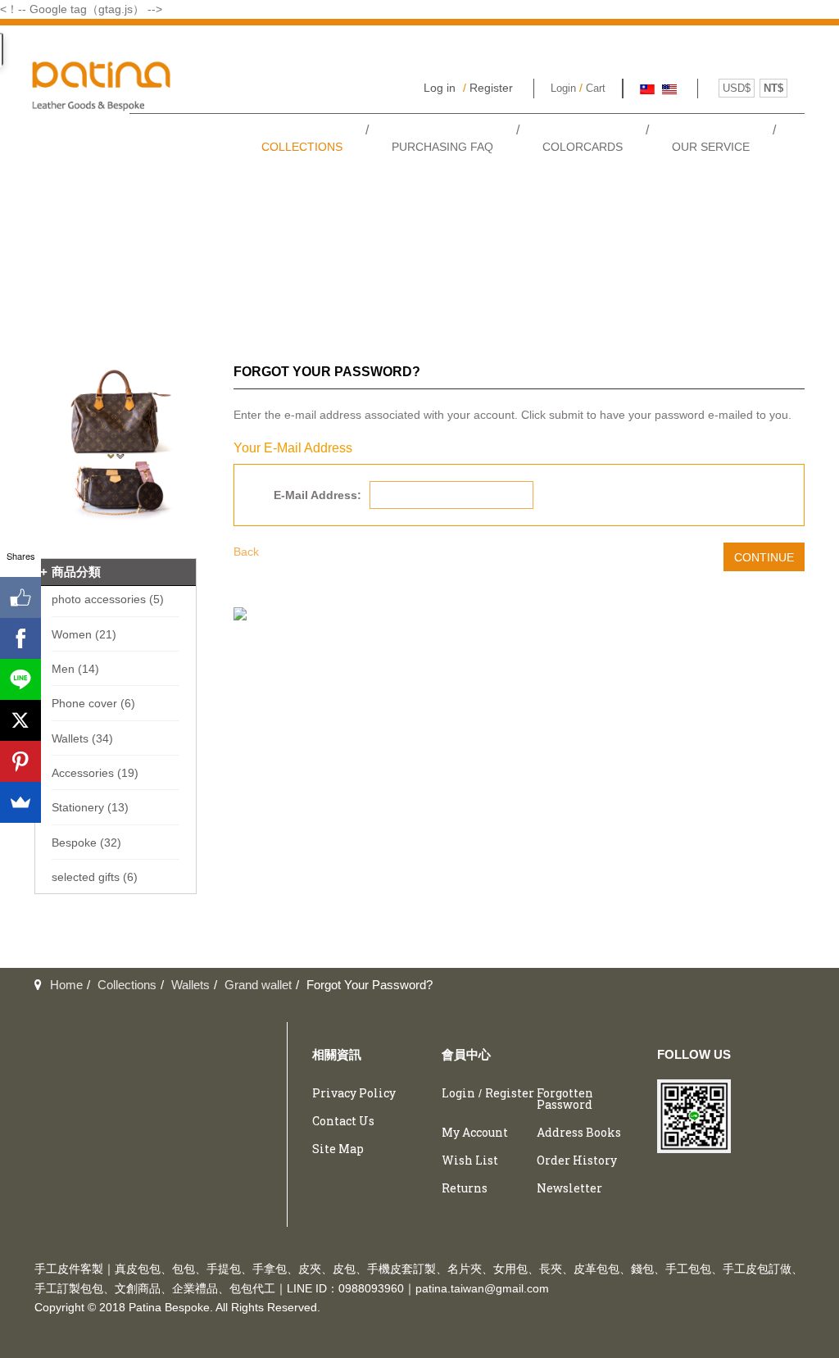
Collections (301, 146)
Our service (711, 146)
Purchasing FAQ (442, 146)
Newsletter (569, 1188)
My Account (475, 1132)
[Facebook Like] (20, 597)
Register (491, 87)
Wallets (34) (82, 738)
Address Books (579, 1132)
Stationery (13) (90, 807)
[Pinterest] (20, 761)
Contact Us (343, 1121)
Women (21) (84, 634)
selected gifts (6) (95, 876)
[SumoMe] (20, 802)
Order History (577, 1160)
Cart (595, 88)
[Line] (20, 679)
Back (246, 551)
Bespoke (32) (86, 842)
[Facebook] (20, 638)
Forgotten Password (565, 1098)
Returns (465, 1188)
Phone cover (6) (93, 703)
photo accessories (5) (108, 599)
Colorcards (582, 146)
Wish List (470, 1160)
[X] (20, 720)
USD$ (737, 88)
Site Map (338, 1148)
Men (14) (75, 668)
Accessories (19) (95, 772)
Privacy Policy (354, 1093)
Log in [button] (440, 87)
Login (563, 88)
